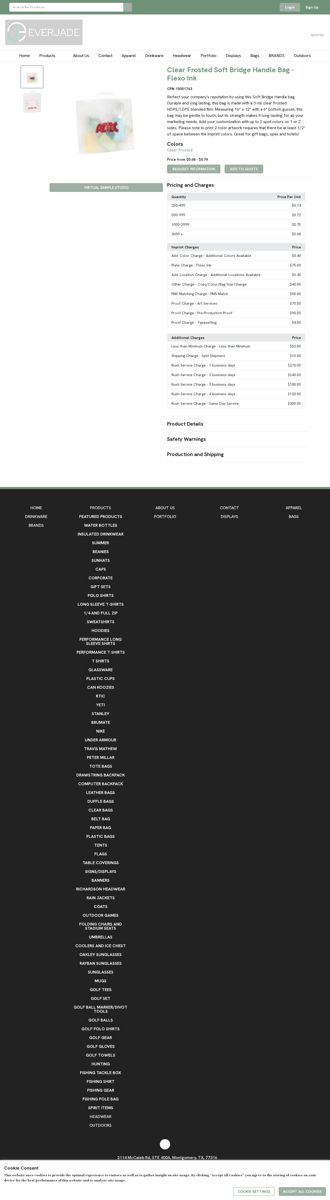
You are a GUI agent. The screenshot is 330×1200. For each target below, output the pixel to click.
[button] (238, 185)
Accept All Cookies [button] (302, 1191)
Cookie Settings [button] (254, 1191)
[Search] (127, 7)
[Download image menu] (156, 72)
